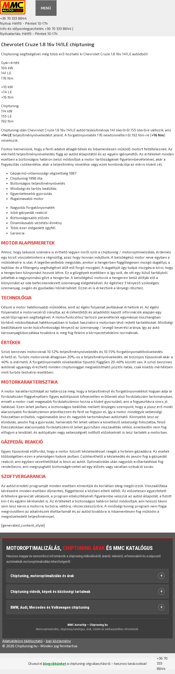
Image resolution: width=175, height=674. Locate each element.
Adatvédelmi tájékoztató (22, 641)
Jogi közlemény (58, 641)
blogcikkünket (54, 663)
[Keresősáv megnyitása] (30, 7)
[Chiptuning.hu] (12, 13)
